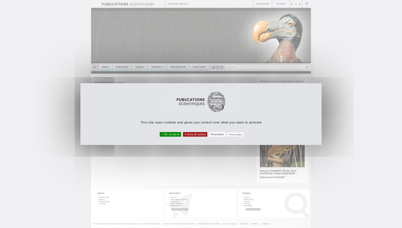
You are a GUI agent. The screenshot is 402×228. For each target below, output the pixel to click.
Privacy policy (235, 134)
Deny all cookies (196, 134)
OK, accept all (171, 134)
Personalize (217, 134)
